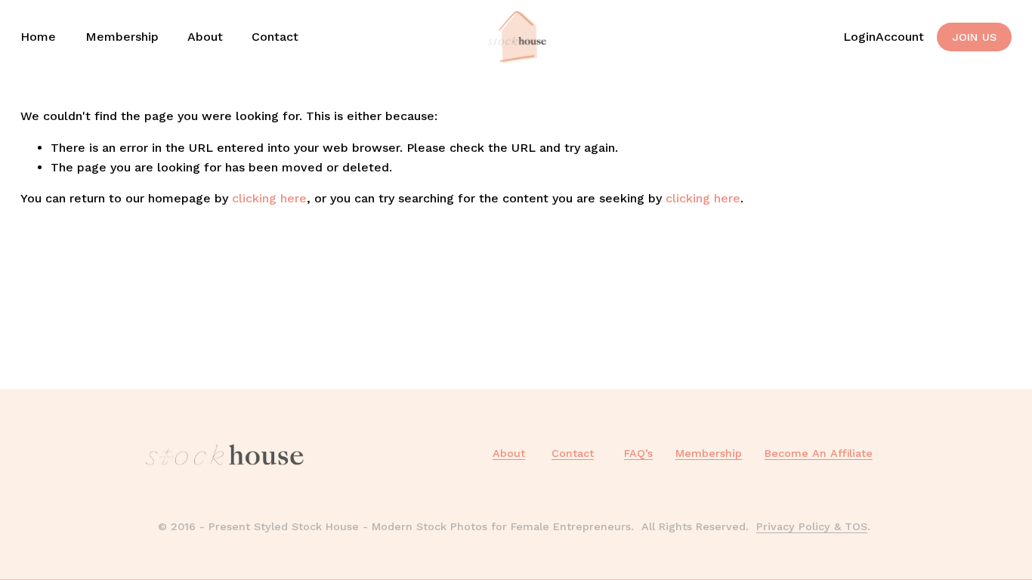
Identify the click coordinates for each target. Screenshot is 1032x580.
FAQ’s (638, 453)
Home (38, 36)
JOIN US (974, 37)
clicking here (269, 198)
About (205, 36)
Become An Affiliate (819, 453)
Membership (122, 36)
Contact (275, 36)
